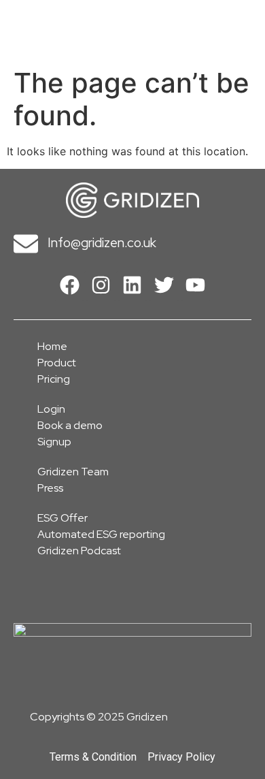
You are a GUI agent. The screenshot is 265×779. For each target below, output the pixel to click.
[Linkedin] (132, 285)
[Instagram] (100, 285)
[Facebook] (69, 285)
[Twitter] (163, 285)
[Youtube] (195, 285)
